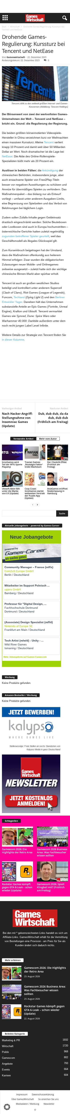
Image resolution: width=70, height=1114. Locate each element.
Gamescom (8, 1057)
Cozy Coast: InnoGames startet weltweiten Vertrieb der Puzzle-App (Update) (35, 493)
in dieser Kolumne (13, 339)
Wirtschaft (15, 26)
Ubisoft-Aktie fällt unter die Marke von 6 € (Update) (11, 491)
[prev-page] (33, 505)
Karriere (6, 1075)
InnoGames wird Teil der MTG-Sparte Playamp (12, 464)
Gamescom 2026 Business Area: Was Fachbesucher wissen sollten (52, 852)
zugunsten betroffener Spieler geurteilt (25, 236)
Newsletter (49, 1103)
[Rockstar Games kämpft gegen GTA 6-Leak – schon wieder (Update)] (17, 871)
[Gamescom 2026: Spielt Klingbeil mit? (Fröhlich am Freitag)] (52, 871)
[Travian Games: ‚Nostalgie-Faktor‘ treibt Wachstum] (35, 452)
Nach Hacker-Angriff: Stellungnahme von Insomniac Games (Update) (17, 420)
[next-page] (37, 505)
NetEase (7, 156)
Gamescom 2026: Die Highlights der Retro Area (17, 850)
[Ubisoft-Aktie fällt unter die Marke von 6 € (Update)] (12, 479)
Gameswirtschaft (16, 57)
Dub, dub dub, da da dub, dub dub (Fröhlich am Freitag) (53, 418)
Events (6, 1069)
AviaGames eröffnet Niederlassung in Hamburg (57, 491)
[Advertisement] (35, 6)
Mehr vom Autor (48, 438)
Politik (5, 1052)
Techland (19, 297)
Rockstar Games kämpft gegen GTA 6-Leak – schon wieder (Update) (17, 887)
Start (4, 26)
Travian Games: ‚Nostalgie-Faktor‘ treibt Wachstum (34, 464)
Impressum (21, 1094)
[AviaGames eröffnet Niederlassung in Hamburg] (57, 479)
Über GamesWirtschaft (22, 1099)
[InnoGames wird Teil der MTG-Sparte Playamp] (12, 452)
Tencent (49, 142)
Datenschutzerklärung (43, 1094)
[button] (7, 1107)
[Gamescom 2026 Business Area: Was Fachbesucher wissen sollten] (52, 837)
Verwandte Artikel (23, 438)
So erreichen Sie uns (48, 1099)
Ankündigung (50, 170)
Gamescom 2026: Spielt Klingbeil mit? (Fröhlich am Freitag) (51, 887)
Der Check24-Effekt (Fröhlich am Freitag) (56, 464)
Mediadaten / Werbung (27, 1103)
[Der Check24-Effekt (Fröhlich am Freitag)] (57, 452)
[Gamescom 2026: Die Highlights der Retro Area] (17, 837)
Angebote (7, 1063)
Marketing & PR (11, 1040)
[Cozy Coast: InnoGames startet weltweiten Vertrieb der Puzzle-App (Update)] (35, 479)
